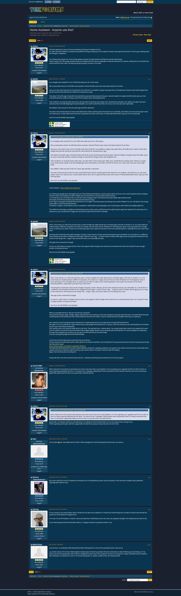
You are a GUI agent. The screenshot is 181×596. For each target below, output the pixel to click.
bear (34, 439)
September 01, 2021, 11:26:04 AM (58, 439)
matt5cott (64, 26)
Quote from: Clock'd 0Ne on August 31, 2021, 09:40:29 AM (68, 410)
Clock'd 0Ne (37, 366)
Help (135, 592)
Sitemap (49, 591)
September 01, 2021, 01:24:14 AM (58, 406)
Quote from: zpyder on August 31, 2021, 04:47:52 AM (67, 273)
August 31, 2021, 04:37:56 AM (57, 133)
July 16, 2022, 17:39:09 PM (56, 544)
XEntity (36, 509)
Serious (36, 477)
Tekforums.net (124, 17)
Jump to (124, 580)
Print (149, 40)
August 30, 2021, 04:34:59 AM (57, 46)
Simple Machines (41, 591)
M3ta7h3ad (37, 544)
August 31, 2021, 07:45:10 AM (57, 269)
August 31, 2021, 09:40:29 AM (57, 365)
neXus (35, 46)
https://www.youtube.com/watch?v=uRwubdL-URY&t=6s (67, 346)
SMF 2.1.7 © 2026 (32, 591)
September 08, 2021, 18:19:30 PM (58, 509)
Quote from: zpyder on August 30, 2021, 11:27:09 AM (67, 137)
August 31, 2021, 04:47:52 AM (57, 221)
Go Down (32, 40)
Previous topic (138, 35)
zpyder (35, 79)
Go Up (31, 572)
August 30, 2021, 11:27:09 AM (57, 79)
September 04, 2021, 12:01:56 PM (58, 477)
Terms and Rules (142, 592)
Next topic (147, 35)
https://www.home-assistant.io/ (70, 188)
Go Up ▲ (150, 592)
